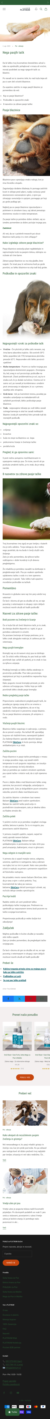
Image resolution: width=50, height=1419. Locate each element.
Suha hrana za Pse (11, 1278)
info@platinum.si (13, 1368)
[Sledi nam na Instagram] (11, 1392)
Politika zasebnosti (11, 1384)
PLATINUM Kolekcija (12, 1343)
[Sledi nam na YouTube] (18, 1392)
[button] (36, 9)
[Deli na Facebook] (8, 999)
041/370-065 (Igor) (14, 1361)
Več (4, 1160)
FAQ (4, 1329)
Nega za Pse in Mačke (12, 1296)
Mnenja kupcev (9, 1319)
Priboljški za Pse (10, 1287)
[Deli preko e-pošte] (41, 999)
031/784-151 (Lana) (14, 1364)
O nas (5, 1310)
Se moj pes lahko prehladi (14, 980)
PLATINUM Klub (10, 1338)
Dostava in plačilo (11, 1315)
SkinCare (17, 742)
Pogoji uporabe (9, 1381)
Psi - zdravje (19, 46)
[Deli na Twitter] (19, 999)
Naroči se (11, 1263)
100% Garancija (9, 1324)
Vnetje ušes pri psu (11, 1203)
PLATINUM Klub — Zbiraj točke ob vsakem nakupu (25, 2)
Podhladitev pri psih (12, 976)
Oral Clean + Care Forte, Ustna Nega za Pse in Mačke (17, 1056)
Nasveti (6, 1333)
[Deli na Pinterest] (30, 999)
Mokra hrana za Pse (11, 1282)
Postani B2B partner (11, 1347)
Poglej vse (25, 1077)
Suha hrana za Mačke (12, 1292)
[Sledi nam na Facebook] (4, 1392)
